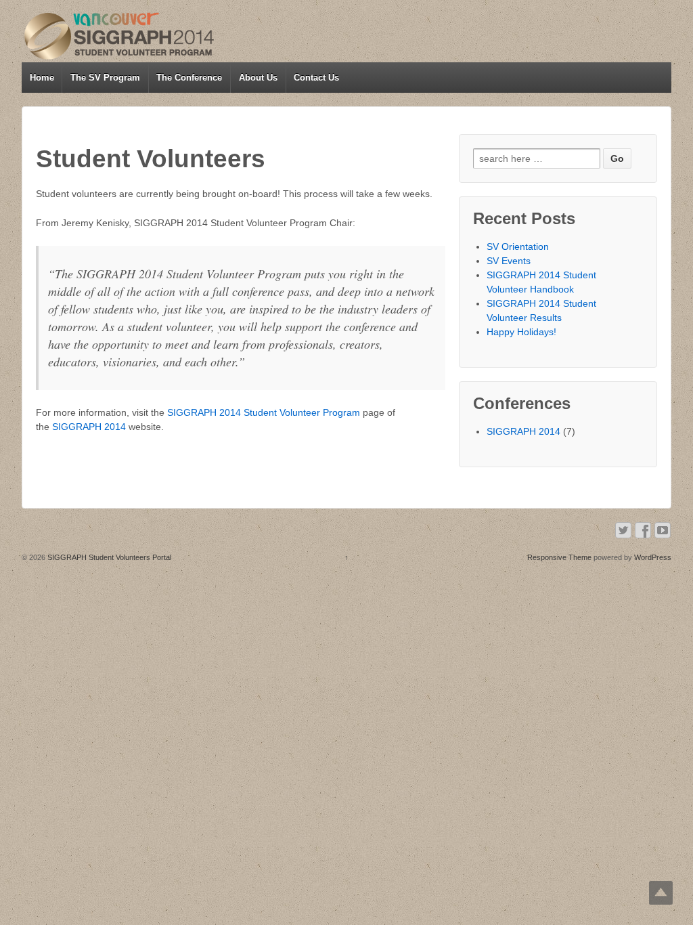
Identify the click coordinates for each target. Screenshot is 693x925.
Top (661, 893)
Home (42, 77)
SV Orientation (518, 246)
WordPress (652, 557)
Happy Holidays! (521, 331)
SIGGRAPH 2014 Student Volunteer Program (263, 412)
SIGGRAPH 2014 (89, 426)
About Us (258, 77)
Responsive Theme (559, 557)
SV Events (509, 260)
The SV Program (105, 77)
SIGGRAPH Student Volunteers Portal (108, 557)
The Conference (189, 77)
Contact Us (316, 77)
